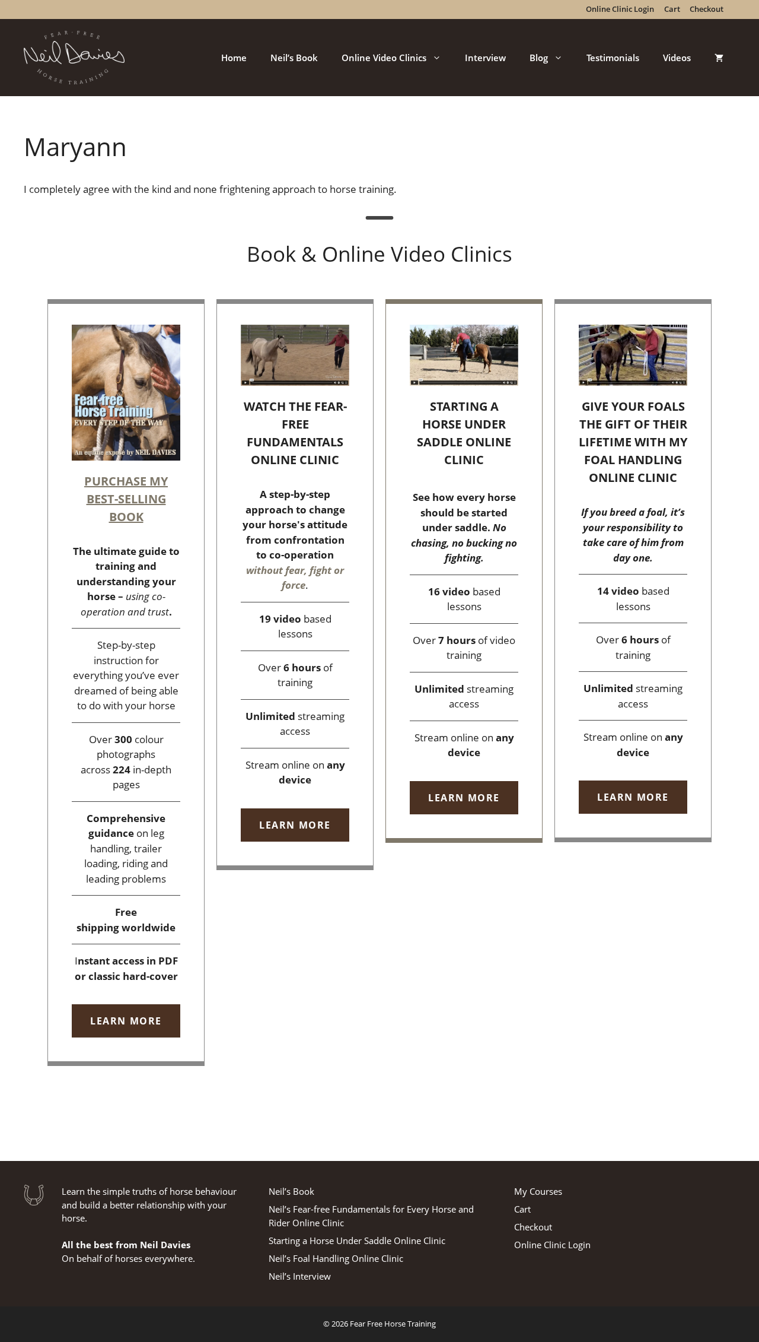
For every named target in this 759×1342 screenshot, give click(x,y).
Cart (522, 1209)
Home (234, 58)
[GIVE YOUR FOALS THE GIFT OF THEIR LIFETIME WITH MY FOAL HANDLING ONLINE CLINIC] (633, 570)
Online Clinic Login (552, 1245)
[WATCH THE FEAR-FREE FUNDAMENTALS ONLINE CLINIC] (295, 584)
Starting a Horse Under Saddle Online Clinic (357, 1240)
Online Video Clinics (384, 58)
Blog (539, 58)
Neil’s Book (294, 58)
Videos (677, 58)
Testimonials (612, 58)
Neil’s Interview (300, 1276)
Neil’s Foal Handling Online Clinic (336, 1258)
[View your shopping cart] (719, 57)
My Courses (538, 1191)
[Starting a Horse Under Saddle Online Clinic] (464, 571)
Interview (485, 58)
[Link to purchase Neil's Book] (126, 682)
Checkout (533, 1227)
